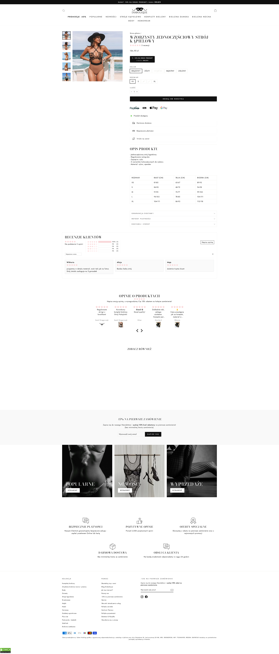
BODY (131, 21)
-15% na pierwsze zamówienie (112, 597)
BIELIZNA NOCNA (201, 17)
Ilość (133, 88)
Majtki (64, 603)
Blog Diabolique (107, 587)
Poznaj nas (105, 593)
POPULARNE (96, 17)
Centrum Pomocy (107, 610)
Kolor (133, 67)
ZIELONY (182, 71)
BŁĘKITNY (170, 71)
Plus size (65, 616)
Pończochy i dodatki (69, 620)
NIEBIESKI (158, 71)
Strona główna (135, 33)
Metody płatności (141, 219)
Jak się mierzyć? (107, 590)
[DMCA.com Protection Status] (5, 652)
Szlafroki (65, 623)
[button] (135, 45)
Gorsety (65, 593)
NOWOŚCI (111, 17)
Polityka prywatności (108, 613)
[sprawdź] (192, 471)
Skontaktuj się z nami (108, 583)
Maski (64, 607)
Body (64, 590)
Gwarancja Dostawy (143, 213)
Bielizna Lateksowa (68, 627)
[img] (89, 265)
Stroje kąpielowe (68, 597)
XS (133, 81)
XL (155, 81)
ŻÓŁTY (147, 71)
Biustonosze (66, 600)
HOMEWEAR (144, 21)
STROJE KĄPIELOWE (130, 17)
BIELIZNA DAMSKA (179, 17)
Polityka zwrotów (107, 607)
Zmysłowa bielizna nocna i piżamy (74, 587)
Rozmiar (134, 77)
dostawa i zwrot (141, 224)
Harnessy (65, 610)
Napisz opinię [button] (207, 242)
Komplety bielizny (68, 583)
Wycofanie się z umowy (109, 620)
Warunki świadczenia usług (111, 603)
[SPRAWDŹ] (87, 471)
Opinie (103, 600)
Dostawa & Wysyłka (108, 616)
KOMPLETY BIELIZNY (155, 17)
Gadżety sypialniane (69, 613)
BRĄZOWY (136, 71)
